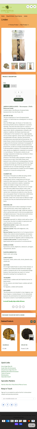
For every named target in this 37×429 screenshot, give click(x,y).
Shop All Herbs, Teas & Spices (14, 16)
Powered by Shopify (19, 417)
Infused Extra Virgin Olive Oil (8, 370)
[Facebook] (7, 404)
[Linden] (18, 46)
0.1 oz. (13, 86)
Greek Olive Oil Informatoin (8, 368)
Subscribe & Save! (6, 376)
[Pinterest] (11, 404)
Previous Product (14, 24)
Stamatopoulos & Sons (10, 415)
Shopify (19, 415)
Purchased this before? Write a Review (13, 315)
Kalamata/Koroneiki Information (9, 371)
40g (7, 86)
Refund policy (5, 375)
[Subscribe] (33, 398)
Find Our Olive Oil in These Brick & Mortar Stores (14, 384)
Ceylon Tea (24, 345)
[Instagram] (15, 404)
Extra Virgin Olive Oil (6, 366)
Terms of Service (5, 373)
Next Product (24, 24)
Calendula (6, 345)
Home (2, 16)
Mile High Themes (31, 415)
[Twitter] (3, 404)
